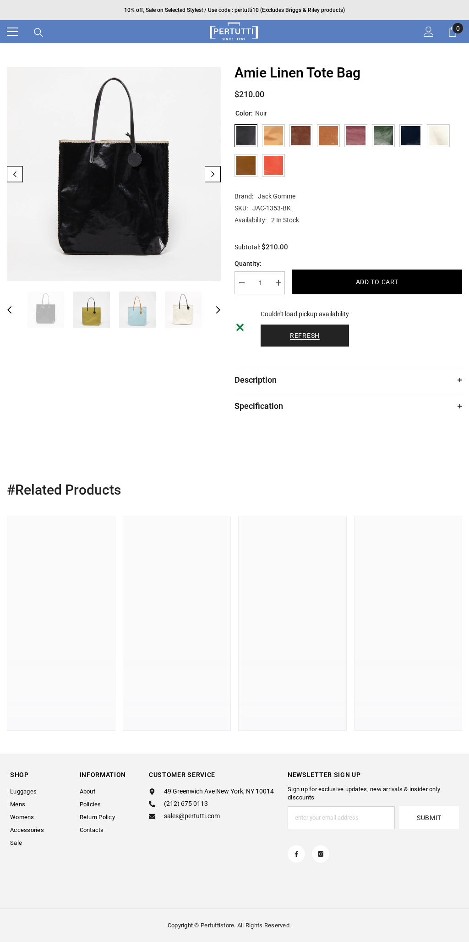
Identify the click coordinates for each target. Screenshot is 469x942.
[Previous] (15, 174)
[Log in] (429, 32)
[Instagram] (320, 854)
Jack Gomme (276, 196)
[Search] (38, 32)
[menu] (12, 31)
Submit (429, 817)
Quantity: (248, 263)
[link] (61, 689)
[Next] (213, 174)
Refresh (305, 335)
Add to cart (377, 282)
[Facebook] (296, 854)
